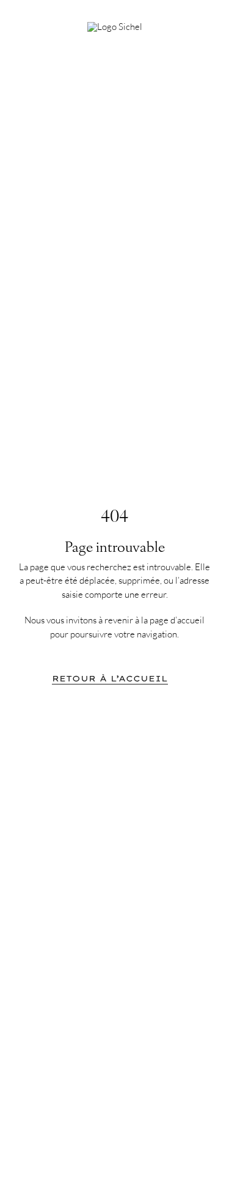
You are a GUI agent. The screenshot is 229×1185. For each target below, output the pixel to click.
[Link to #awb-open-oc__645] (198, 22)
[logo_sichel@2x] (114, 26)
